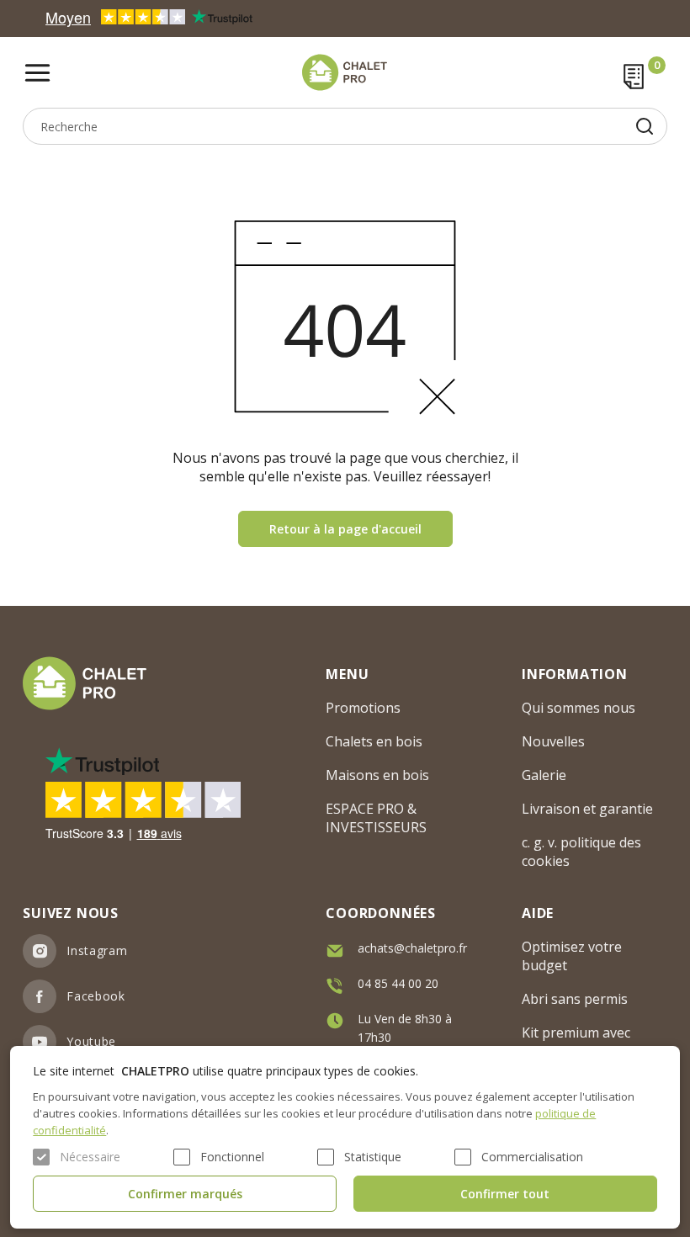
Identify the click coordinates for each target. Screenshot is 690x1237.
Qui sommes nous (578, 707)
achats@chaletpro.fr (412, 948)
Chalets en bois (374, 741)
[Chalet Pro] (344, 72)
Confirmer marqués (185, 1194)
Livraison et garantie (587, 808)
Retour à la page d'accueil (345, 529)
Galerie (544, 775)
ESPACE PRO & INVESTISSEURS (376, 817)
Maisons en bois (377, 775)
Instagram (96, 950)
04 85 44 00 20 (398, 983)
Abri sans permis (575, 999)
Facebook (95, 996)
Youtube (91, 1041)
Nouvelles (553, 741)
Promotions (363, 707)
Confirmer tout (504, 1194)
